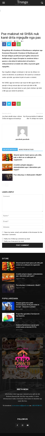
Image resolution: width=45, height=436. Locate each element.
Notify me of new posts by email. (14, 241)
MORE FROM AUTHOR (26, 149)
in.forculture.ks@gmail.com (20, 405)
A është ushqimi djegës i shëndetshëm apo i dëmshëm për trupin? (27, 167)
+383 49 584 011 (37, 405)
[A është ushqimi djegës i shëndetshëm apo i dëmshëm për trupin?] (7, 167)
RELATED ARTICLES (9, 149)
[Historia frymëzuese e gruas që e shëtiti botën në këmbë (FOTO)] (8, 328)
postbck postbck (22, 139)
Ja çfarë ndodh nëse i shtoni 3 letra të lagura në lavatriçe (12, 117)
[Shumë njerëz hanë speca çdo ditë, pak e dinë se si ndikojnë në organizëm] (7, 157)
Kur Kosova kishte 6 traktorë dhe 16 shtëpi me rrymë (33, 117)
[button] (42, 3)
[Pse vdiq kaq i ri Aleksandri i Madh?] (7, 177)
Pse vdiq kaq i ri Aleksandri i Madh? (28, 175)
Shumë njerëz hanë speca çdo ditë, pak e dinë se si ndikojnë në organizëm (28, 157)
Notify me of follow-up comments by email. (17, 239)
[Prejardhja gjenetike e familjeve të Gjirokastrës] (8, 317)
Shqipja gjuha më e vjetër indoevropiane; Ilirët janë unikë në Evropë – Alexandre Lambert (27, 305)
